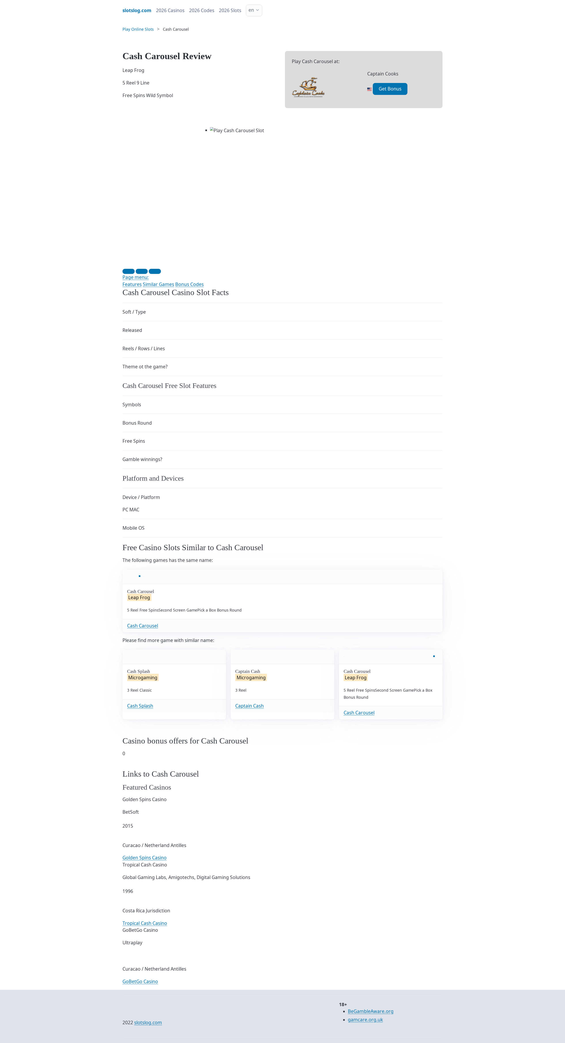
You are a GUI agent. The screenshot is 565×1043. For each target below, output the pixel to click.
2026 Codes (201, 10)
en (251, 10)
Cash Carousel (142, 626)
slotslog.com (148, 1022)
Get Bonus (390, 89)
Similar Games (158, 284)
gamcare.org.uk (365, 1020)
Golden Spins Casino (144, 858)
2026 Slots (230, 10)
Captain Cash (249, 706)
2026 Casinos (170, 10)
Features (132, 284)
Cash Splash (140, 706)
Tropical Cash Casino (144, 923)
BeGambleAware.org (371, 1011)
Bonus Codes (189, 284)
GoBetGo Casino (140, 981)
